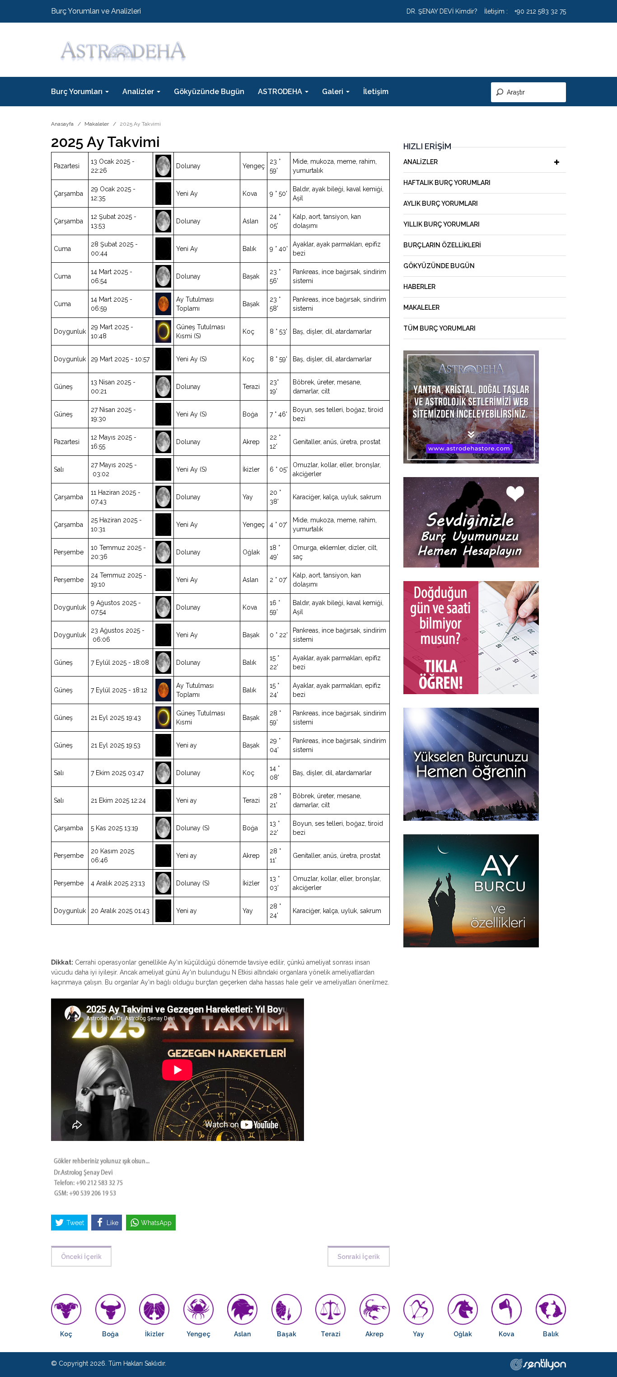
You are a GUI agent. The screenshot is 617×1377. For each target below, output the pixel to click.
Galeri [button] (333, 91)
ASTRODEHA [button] (281, 91)
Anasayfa (62, 124)
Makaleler (96, 124)
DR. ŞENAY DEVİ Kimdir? (442, 11)
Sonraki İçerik (358, 1256)
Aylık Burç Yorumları (440, 203)
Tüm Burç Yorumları (439, 328)
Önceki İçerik (81, 1256)
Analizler (420, 162)
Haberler (419, 286)
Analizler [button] (139, 91)
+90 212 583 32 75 (540, 11)
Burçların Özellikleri (442, 245)
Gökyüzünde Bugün (209, 91)
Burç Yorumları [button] (77, 91)
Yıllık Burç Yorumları (441, 224)
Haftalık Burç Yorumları (447, 182)
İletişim (375, 91)
